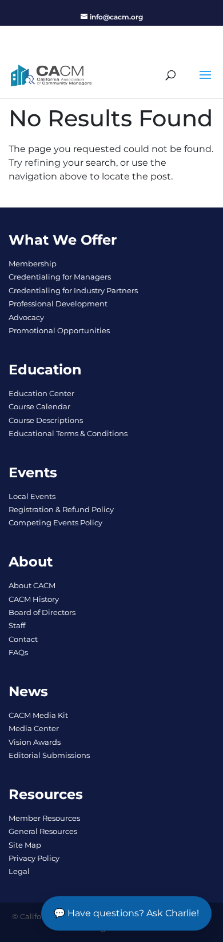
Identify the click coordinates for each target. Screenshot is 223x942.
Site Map (25, 844)
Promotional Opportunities (59, 330)
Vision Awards (35, 742)
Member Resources (44, 818)
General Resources (43, 831)
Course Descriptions (46, 420)
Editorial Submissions (49, 755)
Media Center (34, 728)
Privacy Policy (34, 858)
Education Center (41, 393)
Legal (19, 871)
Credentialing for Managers (60, 276)
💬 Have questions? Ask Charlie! (126, 913)
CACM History (34, 599)
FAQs (18, 652)
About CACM (32, 585)
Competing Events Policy (55, 522)
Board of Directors (42, 612)
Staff (17, 625)
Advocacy (26, 317)
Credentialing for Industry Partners (73, 290)
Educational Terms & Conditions (68, 433)
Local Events (32, 496)
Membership (33, 263)
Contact (23, 639)
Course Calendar (39, 406)
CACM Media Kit (38, 715)
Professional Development (58, 303)
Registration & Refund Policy (61, 509)
